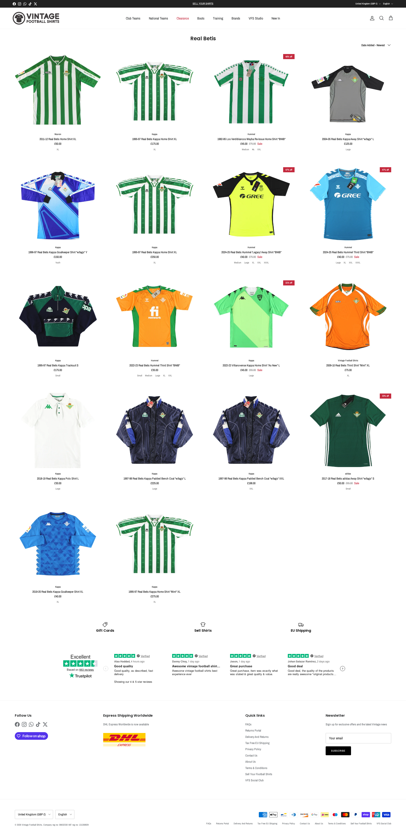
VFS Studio (256, 18)
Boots (200, 18)
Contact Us (251, 755)
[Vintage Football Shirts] (36, 18)
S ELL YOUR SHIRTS (203, 3)
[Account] (371, 18)
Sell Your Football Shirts (258, 774)
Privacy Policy (253, 749)
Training (218, 18)
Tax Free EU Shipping (257, 743)
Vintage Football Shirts (32, 824)
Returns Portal (253, 730)
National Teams (158, 18)
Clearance (183, 18)
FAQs (248, 724)
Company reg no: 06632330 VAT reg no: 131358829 (66, 824)
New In (276, 18)
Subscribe (338, 750)
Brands (236, 18)
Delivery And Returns (257, 737)
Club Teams (133, 18)
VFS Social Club (254, 780)
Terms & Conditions (256, 768)
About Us (250, 762)
